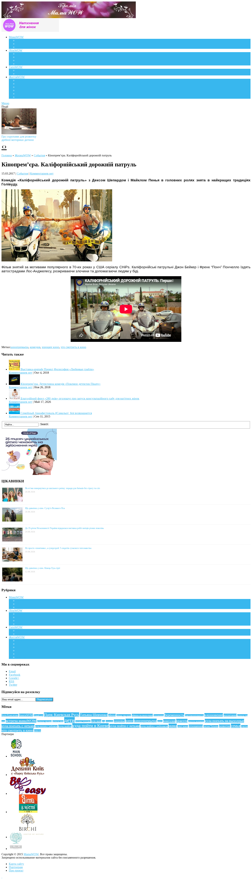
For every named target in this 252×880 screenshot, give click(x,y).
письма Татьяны (210, 726)
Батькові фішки (25, 70)
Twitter (13, 684)
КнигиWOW (26, 715)
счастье (244, 726)
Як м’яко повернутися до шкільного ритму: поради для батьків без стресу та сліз (62, 488)
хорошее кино (50, 347)
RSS (11, 681)
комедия (35, 347)
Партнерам (16, 867)
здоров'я (109, 721)
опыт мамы (182, 726)
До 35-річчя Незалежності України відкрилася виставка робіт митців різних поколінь (64, 528)
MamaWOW (31, 854)
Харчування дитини (29, 63)
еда (103, 721)
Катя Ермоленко (9, 715)
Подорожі (22, 87)
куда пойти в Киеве (90, 725)
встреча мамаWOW (21, 721)
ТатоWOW (16, 67)
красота (181, 721)
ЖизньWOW (23, 155)
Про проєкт (16, 870)
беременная (158, 715)
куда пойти (65, 726)
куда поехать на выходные (224, 721)
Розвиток (22, 60)
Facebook (14, 674)
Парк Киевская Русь (61, 714)
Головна (6, 155)
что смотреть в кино (73, 347)
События (39, 155)
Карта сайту (16, 863)
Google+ (14, 678)
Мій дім (21, 97)
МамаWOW (16, 37)
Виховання (23, 57)
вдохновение (213, 715)
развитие (224, 726)
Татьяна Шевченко (94, 715)
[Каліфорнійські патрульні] (56, 260)
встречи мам (57, 721)
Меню (5, 103)
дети (69, 720)
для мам (96, 720)
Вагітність (22, 40)
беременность (174, 715)
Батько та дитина (27, 73)
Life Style (22, 83)
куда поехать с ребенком (46, 726)
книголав (169, 721)
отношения (196, 726)
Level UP (21, 90)
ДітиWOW (15, 50)
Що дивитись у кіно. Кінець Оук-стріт (42, 568)
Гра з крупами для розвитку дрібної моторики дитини (18, 138)
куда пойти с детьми (124, 726)
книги (160, 721)
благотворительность (194, 715)
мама (173, 726)
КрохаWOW (24, 53)
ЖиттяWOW (17, 77)
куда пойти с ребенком (154, 726)
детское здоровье (83, 721)
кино (129, 721)
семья (235, 726)
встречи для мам (44, 721)
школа (37, 730)
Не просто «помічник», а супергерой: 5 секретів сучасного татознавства (58, 548)
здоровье (119, 720)
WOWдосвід (24, 43)
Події (19, 80)
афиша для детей (123, 715)
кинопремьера (19, 347)
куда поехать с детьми (17, 726)
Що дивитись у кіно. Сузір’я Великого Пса (45, 508)
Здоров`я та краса (27, 47)
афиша (112, 715)
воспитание (230, 715)
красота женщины (196, 721)
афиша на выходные (142, 715)
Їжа (18, 93)
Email (12, 671)
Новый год (38, 715)
